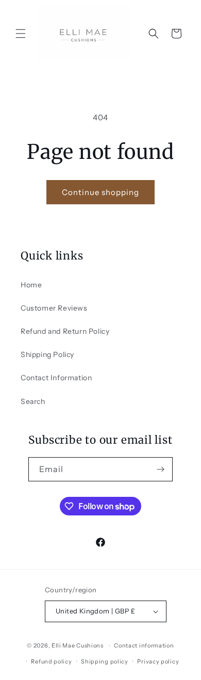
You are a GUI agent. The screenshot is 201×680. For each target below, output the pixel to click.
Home (31, 284)
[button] (20, 33)
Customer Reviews (54, 308)
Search (33, 401)
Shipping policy (104, 661)
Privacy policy (158, 661)
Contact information (144, 645)
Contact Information (56, 377)
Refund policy (51, 661)
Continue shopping (100, 192)
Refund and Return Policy (65, 331)
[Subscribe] (160, 469)
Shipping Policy (47, 354)
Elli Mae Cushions (78, 645)
